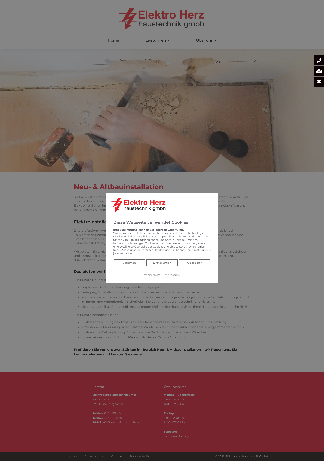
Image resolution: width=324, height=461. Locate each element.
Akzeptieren (194, 262)
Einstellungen (162, 262)
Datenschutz (151, 275)
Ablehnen (129, 262)
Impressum (172, 275)
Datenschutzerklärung (155, 250)
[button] (319, 60)
